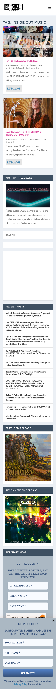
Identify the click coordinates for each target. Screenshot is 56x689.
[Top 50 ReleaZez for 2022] (28, 41)
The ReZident (13, 65)
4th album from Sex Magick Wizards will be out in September (28, 417)
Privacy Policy (20, 684)
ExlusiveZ (9, 68)
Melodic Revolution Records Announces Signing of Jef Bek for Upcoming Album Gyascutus (28, 314)
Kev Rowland (13, 139)
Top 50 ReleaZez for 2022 (22, 61)
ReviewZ (21, 68)
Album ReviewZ (37, 65)
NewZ (15, 68)
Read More (13, 88)
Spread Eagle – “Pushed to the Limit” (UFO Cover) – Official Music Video (28, 408)
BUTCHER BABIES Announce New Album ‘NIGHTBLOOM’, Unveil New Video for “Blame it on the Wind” (28, 353)
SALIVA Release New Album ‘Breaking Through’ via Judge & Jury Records (28, 363)
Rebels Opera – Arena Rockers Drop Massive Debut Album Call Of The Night (26, 372)
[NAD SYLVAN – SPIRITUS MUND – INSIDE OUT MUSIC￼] (28, 113)
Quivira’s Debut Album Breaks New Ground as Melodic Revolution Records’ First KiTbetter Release (26, 397)
